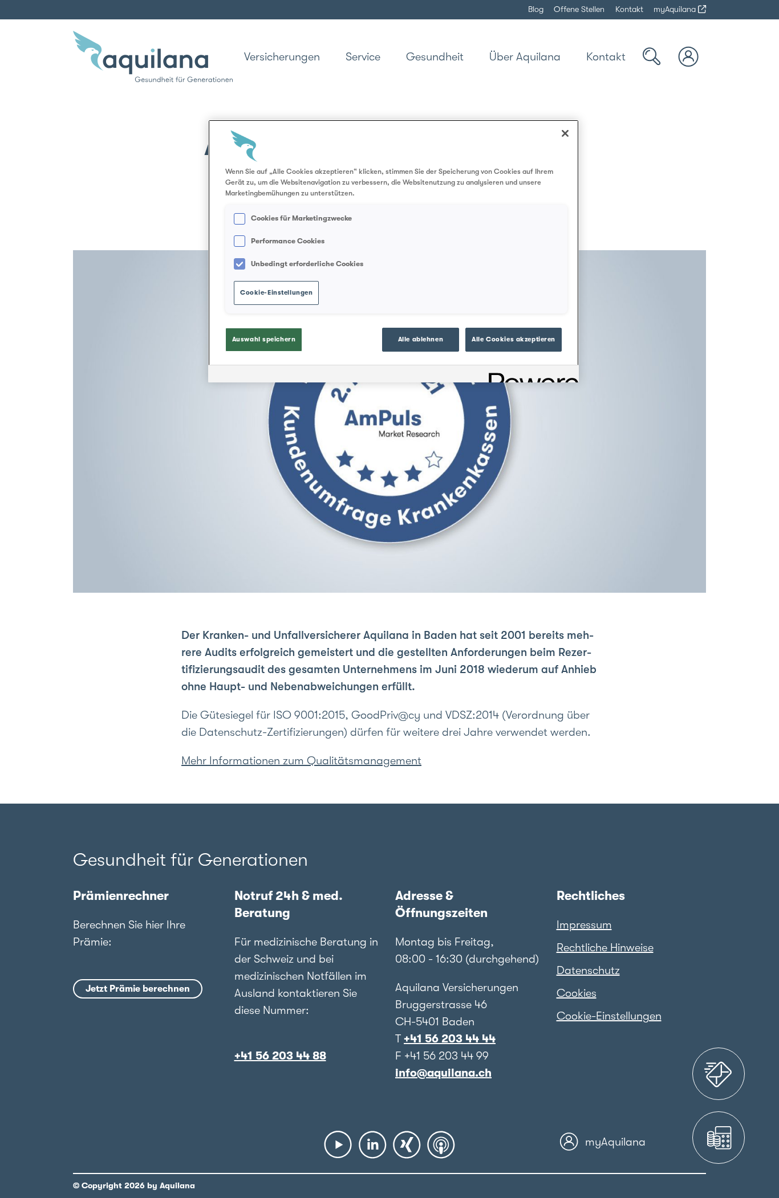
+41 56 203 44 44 (450, 1038)
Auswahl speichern (264, 339)
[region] (393, 251)
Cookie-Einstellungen (609, 1015)
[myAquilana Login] (689, 56)
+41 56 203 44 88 (280, 1055)
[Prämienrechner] (718, 1137)
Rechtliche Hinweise (605, 947)
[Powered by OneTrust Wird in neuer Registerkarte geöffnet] (529, 375)
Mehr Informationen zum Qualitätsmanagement (301, 760)
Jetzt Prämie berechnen (138, 989)
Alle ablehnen (420, 339)
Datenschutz (588, 970)
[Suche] (652, 56)
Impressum (584, 924)
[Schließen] (565, 133)
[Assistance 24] (718, 1074)
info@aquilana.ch (443, 1072)
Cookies (577, 993)
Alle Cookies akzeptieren (513, 339)
